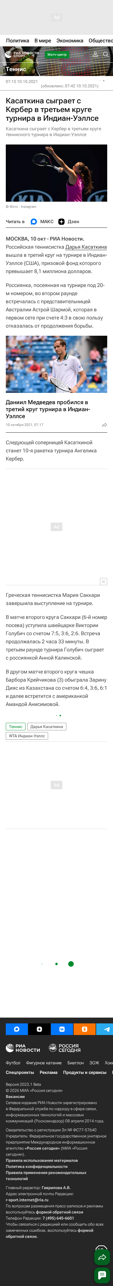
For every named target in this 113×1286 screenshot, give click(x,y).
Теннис (15, 726)
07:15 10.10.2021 (22, 81)
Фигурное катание (44, 1062)
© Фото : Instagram (21, 207)
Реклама (48, 1072)
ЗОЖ (94, 1062)
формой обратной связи (59, 1212)
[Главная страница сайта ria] (6, 54)
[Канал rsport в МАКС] (17, 1029)
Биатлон (76, 1062)
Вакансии (15, 1096)
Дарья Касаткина (86, 247)
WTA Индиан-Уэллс (27, 736)
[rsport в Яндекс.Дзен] (39, 1029)
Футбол (13, 1062)
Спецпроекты (20, 1072)
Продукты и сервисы (84, 1072)
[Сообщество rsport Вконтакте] (62, 1029)
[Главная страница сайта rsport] (35, 54)
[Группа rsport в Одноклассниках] (85, 1029)
